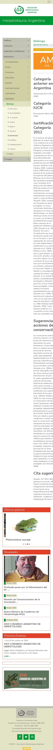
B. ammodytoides (14, 113)
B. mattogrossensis (15, 144)
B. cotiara (11, 122)
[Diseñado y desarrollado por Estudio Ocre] (26, 748)
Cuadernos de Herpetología (26, 720)
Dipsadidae (9, 77)
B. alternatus (12, 109)
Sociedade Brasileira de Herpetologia (26, 728)
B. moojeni (11, 149)
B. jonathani (12, 140)
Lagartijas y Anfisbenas (14, 51)
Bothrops (10, 104)
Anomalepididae (11, 62)
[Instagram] (32, 737)
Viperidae (9, 98)
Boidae (8, 67)
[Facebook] (19, 737)
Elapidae (8, 83)
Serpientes (9, 56)
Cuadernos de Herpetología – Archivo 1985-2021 (26, 723)
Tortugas (8, 159)
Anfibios (7, 40)
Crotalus (9, 154)
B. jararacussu (13, 135)
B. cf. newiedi (12, 117)
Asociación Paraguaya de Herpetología (26, 731)
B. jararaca (12, 131)
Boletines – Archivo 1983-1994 (26, 726)
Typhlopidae (10, 93)
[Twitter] (26, 737)
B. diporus (11, 126)
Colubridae (9, 72)
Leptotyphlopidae (12, 88)
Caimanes (8, 46)
